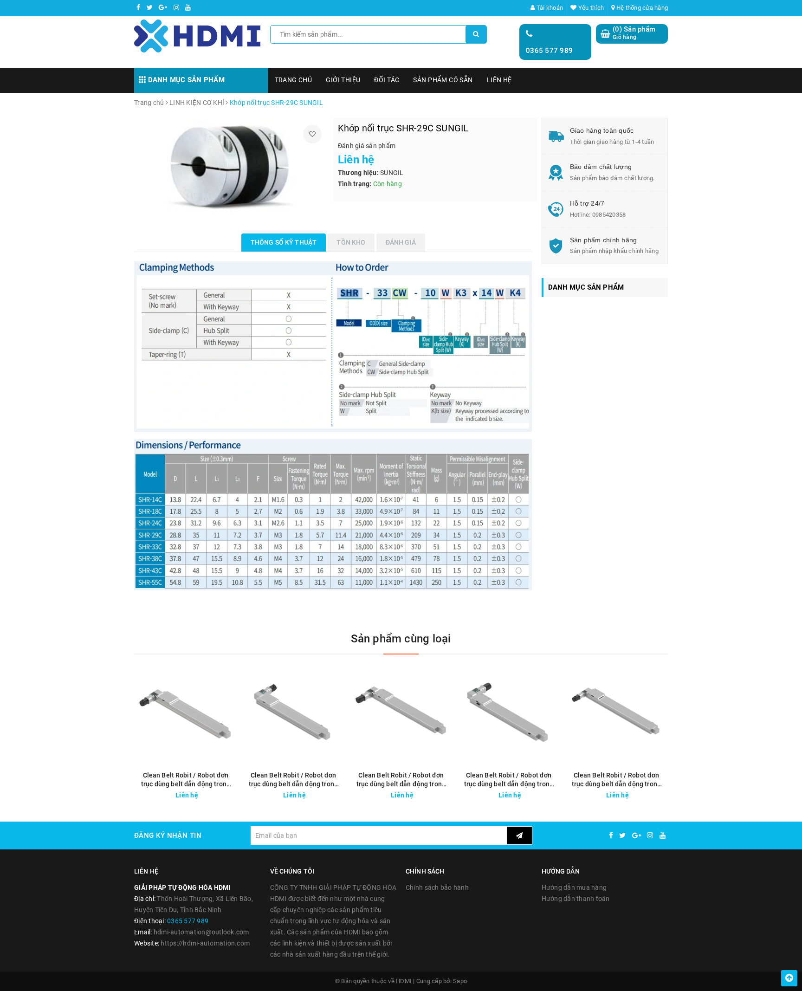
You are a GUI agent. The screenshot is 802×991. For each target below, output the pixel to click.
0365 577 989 (549, 50)
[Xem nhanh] (231, 792)
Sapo (460, 981)
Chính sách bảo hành (437, 887)
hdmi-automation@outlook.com (201, 932)
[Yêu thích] (312, 134)
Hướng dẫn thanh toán (576, 898)
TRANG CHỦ (293, 80)
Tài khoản (549, 7)
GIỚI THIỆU (343, 80)
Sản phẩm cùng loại (401, 638)
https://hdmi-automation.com (205, 943)
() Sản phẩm (634, 33)
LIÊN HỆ (499, 80)
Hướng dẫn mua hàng (574, 887)
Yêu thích (590, 7)
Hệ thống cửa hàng (641, 7)
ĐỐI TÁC (386, 80)
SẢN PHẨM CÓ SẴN (442, 80)
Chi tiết (202, 793)
